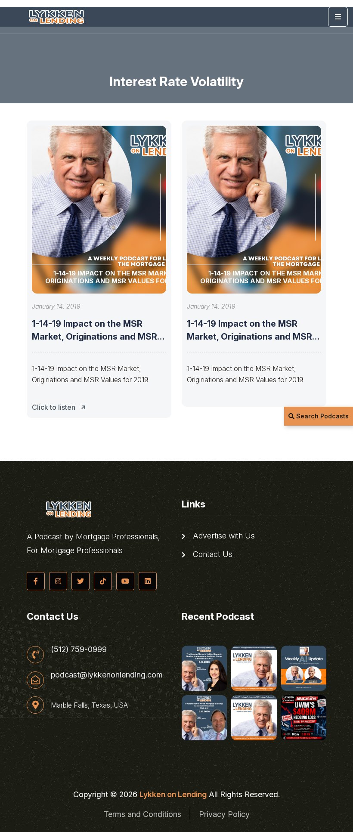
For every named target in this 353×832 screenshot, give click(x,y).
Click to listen (53, 407)
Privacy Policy (224, 814)
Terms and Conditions (142, 814)
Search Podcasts (321, 416)
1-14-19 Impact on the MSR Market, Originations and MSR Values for (94, 337)
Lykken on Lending (173, 794)
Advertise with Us (223, 536)
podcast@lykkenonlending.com (107, 675)
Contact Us (211, 554)
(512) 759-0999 (79, 649)
